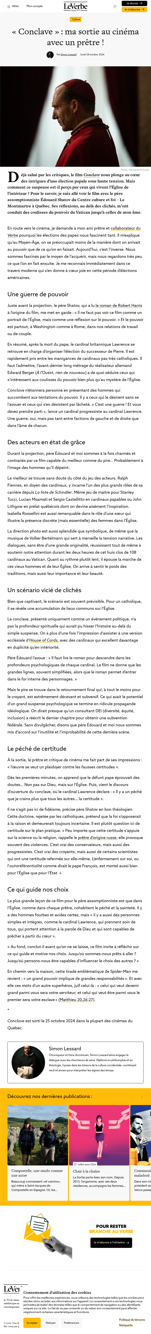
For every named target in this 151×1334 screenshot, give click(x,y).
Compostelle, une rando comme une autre (37, 1173)
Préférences (71, 1322)
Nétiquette (126, 1325)
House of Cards (43, 641)
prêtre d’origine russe (97, 838)
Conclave (92, 175)
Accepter (32, 1322)
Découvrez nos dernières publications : (49, 1096)
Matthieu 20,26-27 (76, 1000)
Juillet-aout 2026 (87, 1164)
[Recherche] (115, 6)
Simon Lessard (68, 55)
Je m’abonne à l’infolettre (109, 1242)
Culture (76, 19)
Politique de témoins (132, 1319)
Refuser (51, 1322)
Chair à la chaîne (86, 1171)
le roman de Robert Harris (119, 306)
